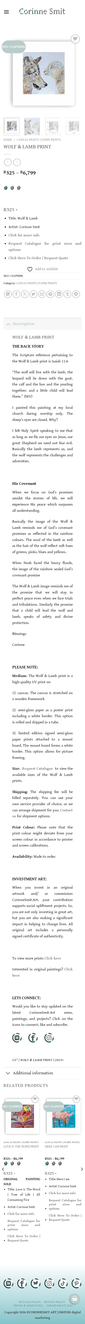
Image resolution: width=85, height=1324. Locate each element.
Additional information (33, 1073)
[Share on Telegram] (76, 294)
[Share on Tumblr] (67, 294)
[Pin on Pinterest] (50, 294)
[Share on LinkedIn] (59, 294)
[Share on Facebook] (16, 294)
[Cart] (75, 1299)
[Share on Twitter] (33, 294)
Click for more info (23, 235)
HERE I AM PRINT (56, 1147)
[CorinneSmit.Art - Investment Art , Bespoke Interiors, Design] (42, 12)
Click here (52, 958)
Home (8, 140)
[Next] (74, 73)
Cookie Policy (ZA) (59, 1305)
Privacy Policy (30, 1302)
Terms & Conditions (28, 1305)
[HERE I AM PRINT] (63, 1116)
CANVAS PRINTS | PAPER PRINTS (39, 140)
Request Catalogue (37, 768)
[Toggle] (8, 324)
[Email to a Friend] (42, 294)
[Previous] (11, 73)
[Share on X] (25, 294)
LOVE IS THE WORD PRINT (21, 1147)
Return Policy (54, 1302)
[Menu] (6, 12)
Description (23, 323)
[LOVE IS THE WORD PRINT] (22, 1116)
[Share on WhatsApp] (8, 294)
